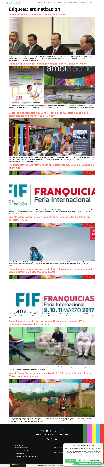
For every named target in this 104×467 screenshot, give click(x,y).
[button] (101, 445)
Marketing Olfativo (61, 2)
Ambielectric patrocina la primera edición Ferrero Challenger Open (47, 63)
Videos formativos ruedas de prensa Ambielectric (37, 14)
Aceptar (70, 460)
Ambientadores (41, 2)
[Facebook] (48, 439)
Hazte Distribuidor (73, 2)
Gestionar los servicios (70, 456)
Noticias (91, 2)
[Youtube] (56, 439)
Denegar (82, 460)
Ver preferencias (95, 460)
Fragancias (51, 2)
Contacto (83, 2)
